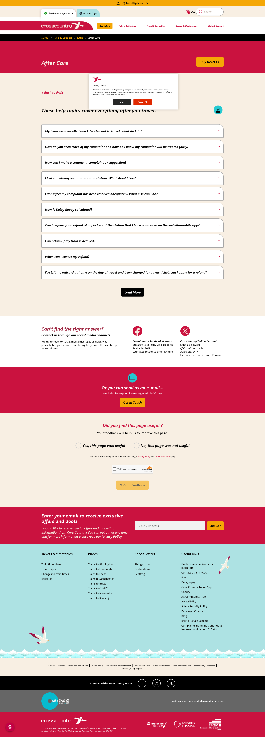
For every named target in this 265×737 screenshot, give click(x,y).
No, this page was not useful (165, 445)
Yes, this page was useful (104, 445)
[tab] (132, 131)
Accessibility (188, 601)
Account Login (90, 13)
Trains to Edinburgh (100, 569)
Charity (185, 591)
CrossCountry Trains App (196, 587)
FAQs (80, 37)
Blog (184, 616)
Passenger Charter (192, 611)
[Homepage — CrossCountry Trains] (62, 25)
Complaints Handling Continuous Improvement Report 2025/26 (201, 627)
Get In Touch (132, 402)
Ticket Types (48, 569)
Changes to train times (55, 574)
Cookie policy (97, 665)
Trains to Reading (98, 598)
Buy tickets (105, 26)
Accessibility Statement (204, 665)
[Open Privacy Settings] (10, 727)
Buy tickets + (210, 62)
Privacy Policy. (112, 536)
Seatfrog (140, 574)
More (122, 102)
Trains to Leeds (97, 574)
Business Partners (161, 665)
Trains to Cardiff (97, 588)
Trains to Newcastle (100, 593)
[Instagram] (156, 683)
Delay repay (188, 582)
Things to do (142, 564)
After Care (94, 37)
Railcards (46, 578)
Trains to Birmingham (101, 564)
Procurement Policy (182, 665)
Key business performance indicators (197, 565)
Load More (132, 292)
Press (184, 577)
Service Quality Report (132, 668)
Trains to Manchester (101, 578)
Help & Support (63, 37)
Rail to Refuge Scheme (194, 620)
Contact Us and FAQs (194, 572)
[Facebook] (142, 683)
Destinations (142, 569)
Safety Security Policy (194, 606)
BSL (193, 11)
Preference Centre (142, 665)
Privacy (61, 665)
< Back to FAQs (52, 92)
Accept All (143, 102)
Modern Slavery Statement (118, 665)
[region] (133, 91)
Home (44, 37)
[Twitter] (171, 683)
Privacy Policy (105, 94)
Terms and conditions (78, 665)
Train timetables (51, 564)
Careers (51, 665)
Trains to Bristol (97, 583)
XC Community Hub (193, 596)
